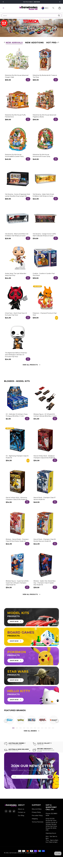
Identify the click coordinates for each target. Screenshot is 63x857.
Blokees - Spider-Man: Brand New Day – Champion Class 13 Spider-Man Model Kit (45, 583)
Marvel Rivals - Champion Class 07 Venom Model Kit (45, 498)
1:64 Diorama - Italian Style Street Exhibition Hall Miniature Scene (43, 195)
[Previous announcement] (3, 2)
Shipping (35, 819)
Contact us (21, 812)
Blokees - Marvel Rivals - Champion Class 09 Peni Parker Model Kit (17, 540)
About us (21, 809)
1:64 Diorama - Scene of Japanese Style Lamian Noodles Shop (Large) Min (17, 195)
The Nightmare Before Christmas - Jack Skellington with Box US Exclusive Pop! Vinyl (16, 354)
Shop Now (37, 1)
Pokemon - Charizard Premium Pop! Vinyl (45, 314)
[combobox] (31, 15)
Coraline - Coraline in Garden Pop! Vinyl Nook (44, 274)
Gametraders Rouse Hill (16, 853)
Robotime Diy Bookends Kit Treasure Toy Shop (45, 76)
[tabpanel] (9, 719)
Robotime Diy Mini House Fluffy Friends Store (15, 116)
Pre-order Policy (37, 815)
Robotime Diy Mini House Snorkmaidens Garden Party (14, 155)
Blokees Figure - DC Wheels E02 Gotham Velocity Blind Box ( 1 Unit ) (45, 415)
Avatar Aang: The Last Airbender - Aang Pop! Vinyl (16, 274)
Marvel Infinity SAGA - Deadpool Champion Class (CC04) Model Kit (44, 457)
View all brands (30, 731)
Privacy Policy (36, 812)
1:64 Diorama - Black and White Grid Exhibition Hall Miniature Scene (16, 235)
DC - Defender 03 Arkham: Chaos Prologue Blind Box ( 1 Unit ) (16, 415)
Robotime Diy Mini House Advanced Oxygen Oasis (16, 76)
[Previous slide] (4, 28)
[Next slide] (58, 28)
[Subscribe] (50, 776)
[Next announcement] (60, 2)
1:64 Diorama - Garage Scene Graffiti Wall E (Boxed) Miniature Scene (44, 235)
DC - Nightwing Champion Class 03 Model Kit (17, 457)
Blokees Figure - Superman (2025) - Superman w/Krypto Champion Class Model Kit (17, 583)
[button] (3, 8)
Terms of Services (37, 822)
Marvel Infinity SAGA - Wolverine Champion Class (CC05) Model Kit (16, 498)
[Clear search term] (60, 15)
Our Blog (21, 815)
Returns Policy (37, 809)
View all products (30, 365)
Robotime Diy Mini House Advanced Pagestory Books (44, 116)
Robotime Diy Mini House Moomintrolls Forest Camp (41, 155)
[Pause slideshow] (61, 28)
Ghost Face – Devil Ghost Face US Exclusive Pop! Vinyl (16, 314)
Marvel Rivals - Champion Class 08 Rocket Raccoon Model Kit (45, 540)
